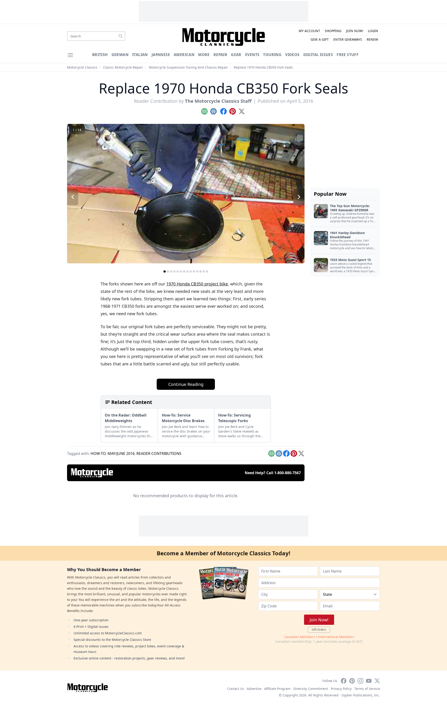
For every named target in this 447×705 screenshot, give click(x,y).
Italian (140, 54)
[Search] (120, 36)
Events (252, 54)
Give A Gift (320, 39)
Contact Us (235, 688)
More (204, 54)
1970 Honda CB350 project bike (197, 284)
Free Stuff (348, 54)
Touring (272, 54)
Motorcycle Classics (82, 67)
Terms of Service (367, 688)
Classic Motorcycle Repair (123, 67)
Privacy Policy (341, 688)
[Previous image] (72, 197)
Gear (236, 54)
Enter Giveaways (347, 39)
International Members (336, 637)
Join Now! (354, 31)
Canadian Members (299, 637)
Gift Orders (319, 630)
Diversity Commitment (310, 688)
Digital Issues (318, 54)
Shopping (333, 31)
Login (373, 31)
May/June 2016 (121, 453)
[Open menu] (70, 55)
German (120, 54)
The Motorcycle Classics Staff (218, 101)
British (100, 54)
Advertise (254, 688)
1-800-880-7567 (287, 472)
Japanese (161, 54)
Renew (372, 39)
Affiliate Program (277, 688)
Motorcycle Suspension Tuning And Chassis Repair (188, 67)
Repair (220, 54)
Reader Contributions (158, 453)
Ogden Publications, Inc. (361, 695)
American (184, 54)
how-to (98, 453)
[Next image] (299, 197)
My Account (309, 31)
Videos (292, 54)
